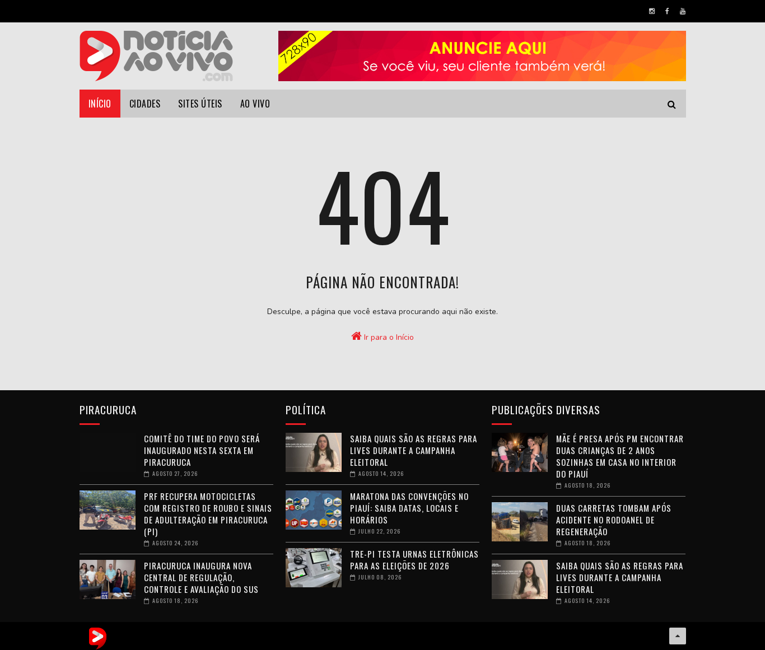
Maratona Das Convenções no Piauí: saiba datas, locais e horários (409, 508)
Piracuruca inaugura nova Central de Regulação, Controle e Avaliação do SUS (201, 577)
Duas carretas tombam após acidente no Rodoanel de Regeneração (613, 519)
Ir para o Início (388, 337)
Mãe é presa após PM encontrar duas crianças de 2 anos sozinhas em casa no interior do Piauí (620, 456)
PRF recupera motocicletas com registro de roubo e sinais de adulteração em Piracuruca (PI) (208, 513)
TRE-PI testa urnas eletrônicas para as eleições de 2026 (414, 560)
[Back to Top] (677, 636)
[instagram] (652, 11)
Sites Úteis (200, 103)
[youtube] (682, 11)
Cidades (145, 103)
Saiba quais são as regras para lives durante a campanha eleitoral (413, 450)
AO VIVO (255, 103)
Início (99, 103)
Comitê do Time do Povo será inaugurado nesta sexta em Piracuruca (202, 450)
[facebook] (667, 11)
